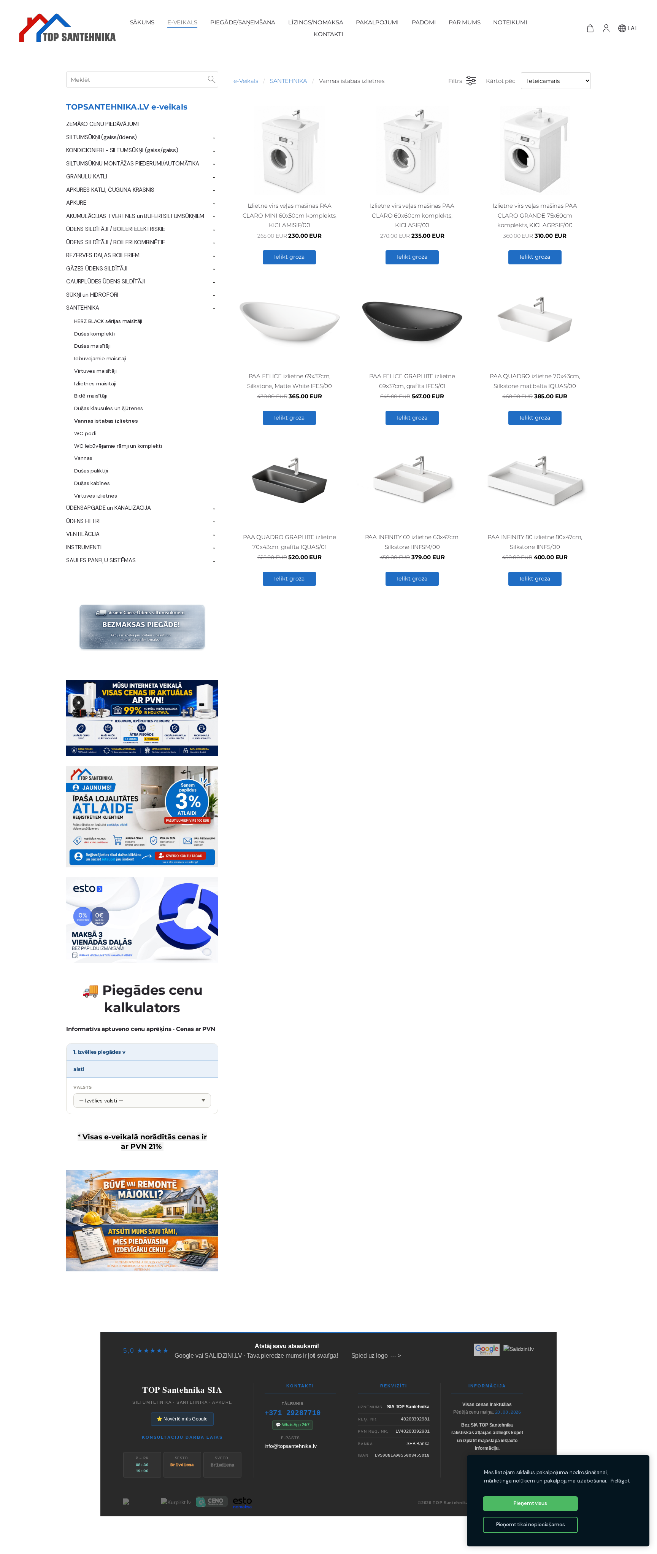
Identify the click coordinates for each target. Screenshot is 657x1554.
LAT (632, 28)
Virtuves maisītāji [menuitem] (95, 370)
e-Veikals (245, 80)
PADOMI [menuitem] (424, 22)
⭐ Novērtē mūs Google (182, 1419)
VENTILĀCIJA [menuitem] (82, 534)
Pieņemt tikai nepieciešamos (530, 1524)
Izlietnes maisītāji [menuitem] (95, 383)
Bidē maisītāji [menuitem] (90, 395)
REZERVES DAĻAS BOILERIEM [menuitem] (102, 255)
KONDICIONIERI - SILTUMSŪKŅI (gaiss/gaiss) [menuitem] (122, 150)
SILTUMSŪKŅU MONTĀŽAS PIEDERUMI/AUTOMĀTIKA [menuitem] (132, 163)
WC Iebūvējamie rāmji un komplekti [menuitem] (118, 445)
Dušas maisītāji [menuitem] (92, 345)
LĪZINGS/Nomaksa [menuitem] (315, 22)
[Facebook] (302, 1530)
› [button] (214, 138)
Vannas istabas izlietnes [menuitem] (106, 420)
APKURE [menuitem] (76, 203)
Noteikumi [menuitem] (510, 22)
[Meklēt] (212, 79)
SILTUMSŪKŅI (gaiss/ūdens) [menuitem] (101, 137)
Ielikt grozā (289, 256)
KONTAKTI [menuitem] (328, 34)
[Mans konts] (606, 28)
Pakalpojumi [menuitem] (377, 22)
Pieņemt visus (530, 1503)
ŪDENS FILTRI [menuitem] (83, 521)
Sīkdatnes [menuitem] (483, 1317)
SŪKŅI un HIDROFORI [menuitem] (92, 295)
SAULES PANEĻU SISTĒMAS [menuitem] (101, 560)
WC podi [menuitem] (85, 433)
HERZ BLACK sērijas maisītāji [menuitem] (108, 321)
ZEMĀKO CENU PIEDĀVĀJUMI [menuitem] (102, 124)
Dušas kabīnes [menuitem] (92, 483)
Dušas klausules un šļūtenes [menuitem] (108, 408)
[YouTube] (354, 1530)
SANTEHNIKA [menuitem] (82, 308)
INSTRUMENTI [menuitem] (83, 547)
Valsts (82, 1087)
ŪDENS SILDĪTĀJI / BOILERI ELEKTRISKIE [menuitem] (115, 229)
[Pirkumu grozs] (590, 28)
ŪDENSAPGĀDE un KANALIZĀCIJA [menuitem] (108, 508)
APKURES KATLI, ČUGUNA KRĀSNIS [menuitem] (110, 190)
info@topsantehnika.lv (291, 1446)
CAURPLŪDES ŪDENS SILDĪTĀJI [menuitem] (105, 281)
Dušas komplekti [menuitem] (94, 333)
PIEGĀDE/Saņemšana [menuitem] (242, 22)
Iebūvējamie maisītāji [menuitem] (100, 358)
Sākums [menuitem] (142, 22)
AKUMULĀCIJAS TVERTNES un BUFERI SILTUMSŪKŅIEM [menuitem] (135, 216)
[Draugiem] (328, 1530)
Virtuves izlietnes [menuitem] (95, 495)
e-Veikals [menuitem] (182, 22)
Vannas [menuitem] (83, 458)
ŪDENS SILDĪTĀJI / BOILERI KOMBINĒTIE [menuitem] (115, 242)
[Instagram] (341, 1530)
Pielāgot (620, 1481)
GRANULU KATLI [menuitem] (86, 176)
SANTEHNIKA (289, 80)
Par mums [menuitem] (464, 22)
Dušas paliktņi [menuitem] (91, 470)
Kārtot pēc (500, 80)
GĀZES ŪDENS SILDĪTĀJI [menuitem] (96, 268)
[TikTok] (315, 1530)
